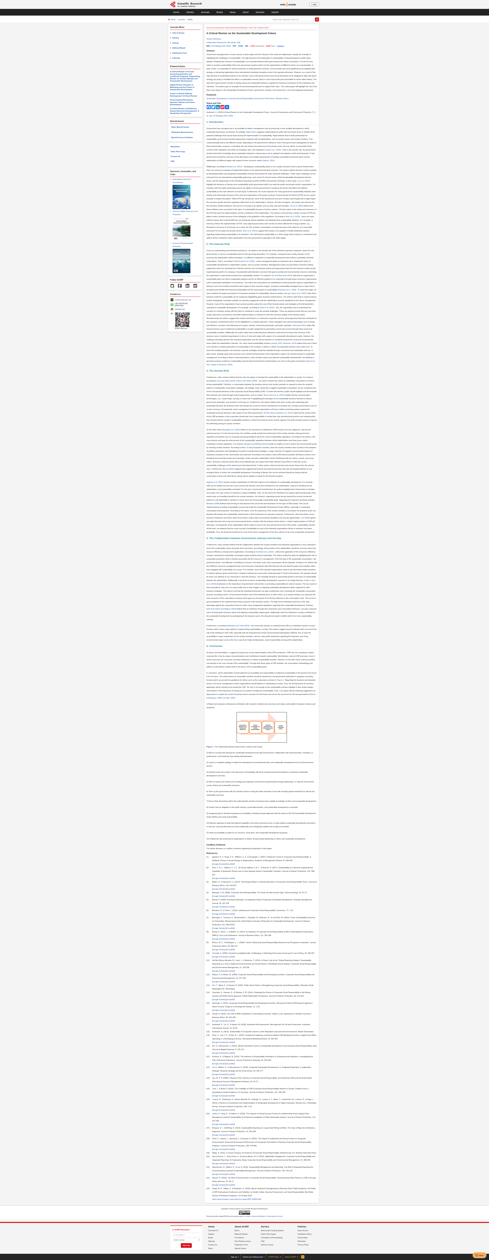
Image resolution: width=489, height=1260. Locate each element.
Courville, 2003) (229, 698)
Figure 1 (280, 680)
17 (208, 1024)
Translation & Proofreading (271, 1238)
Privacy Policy (303, 1245)
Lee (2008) (305, 518)
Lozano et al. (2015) (298, 293)
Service (265, 1226)
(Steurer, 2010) (268, 160)
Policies (302, 1226)
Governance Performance (264, 98)
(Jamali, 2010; (277, 343)
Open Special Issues (180, 127)
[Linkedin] (187, 285)
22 (208, 1067)
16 (208, 1014)
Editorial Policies (241, 1234)
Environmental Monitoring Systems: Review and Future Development (182, 102)
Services (260, 12)
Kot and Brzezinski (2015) (282, 275)
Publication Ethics (305, 1234)
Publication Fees (179, 53)
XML (247, 46)
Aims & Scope (178, 33)
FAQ (172, 161)
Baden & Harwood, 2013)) (222, 365)
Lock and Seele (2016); (226, 381)
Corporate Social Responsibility (240, 98)
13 (208, 985)
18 (208, 1032)
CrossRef (230, 864)
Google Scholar (219, 864)
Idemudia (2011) (300, 325)
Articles (190, 12)
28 (208, 1139)
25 (208, 1099)
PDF (234, 46)
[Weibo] (195, 285)
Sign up (234, 1257)
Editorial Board (178, 48)
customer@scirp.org (183, 300)
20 (208, 1046)
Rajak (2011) (251, 132)
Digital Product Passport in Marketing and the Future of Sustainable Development (182, 87)
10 (208, 953)
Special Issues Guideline (182, 137)
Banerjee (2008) (213, 503)
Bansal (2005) (228, 469)
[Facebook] (180, 285)
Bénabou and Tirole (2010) (239, 626)
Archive (175, 43)
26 (208, 1114)
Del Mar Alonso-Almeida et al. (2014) (278, 413)
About (246, 12)
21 (208, 1056)
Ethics (237, 1230)
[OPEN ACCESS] (288, 4)
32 (208, 1178)
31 (208, 1167)
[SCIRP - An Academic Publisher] (186, 4)
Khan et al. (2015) (293, 216)
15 (208, 1003)
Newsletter (175, 147)
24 (208, 1089)
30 (208, 1156)
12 (208, 974)
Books (219, 12)
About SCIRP (242, 1226)
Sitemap (211, 1241)
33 (208, 1188)
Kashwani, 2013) (290, 343)
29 (208, 1153)
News (233, 12)
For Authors (239, 1238)
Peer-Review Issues (243, 1241)
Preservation (303, 1238)
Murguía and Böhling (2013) (256, 444)
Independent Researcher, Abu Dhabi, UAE (223, 42)
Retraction (302, 1241)
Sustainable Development (216, 98)
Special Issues (240, 1248)
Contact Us (175, 156)
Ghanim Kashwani (213, 39)
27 (208, 1128)
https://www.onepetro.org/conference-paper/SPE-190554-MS (236, 1199)
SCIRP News (273, 1257)
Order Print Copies (268, 1234)
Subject (211, 1234)
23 (208, 1078)
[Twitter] (172, 285)
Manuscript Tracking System (272, 1230)
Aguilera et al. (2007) (215, 482)
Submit (275, 12)
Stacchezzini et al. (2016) (244, 261)
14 (208, 992)
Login (314, 4)
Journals (205, 12)
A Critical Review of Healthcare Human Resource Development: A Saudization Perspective (184, 110)
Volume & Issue (267, 1245)
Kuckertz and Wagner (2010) (225, 609)
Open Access (303, 1230)
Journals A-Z (213, 1230)
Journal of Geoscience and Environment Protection (226, 28)
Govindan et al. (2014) (265, 552)
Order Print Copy (178, 152)
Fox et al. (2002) (297, 206)
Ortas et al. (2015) (267, 308)
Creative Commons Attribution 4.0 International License (263, 1216)
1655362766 (180, 309)
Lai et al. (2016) (303, 181)
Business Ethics (282, 98)
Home (176, 12)
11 (208, 960)
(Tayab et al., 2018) (273, 150)
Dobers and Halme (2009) (247, 381)
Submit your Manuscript (252, 1257)
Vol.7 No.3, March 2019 (258, 28)
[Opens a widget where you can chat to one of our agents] (479, 1255)
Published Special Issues (182, 132)
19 (208, 1035)
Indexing (176, 58)
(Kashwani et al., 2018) (287, 290)
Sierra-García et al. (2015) (274, 395)
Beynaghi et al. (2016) (231, 430)
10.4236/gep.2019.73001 (221, 46)
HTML (240, 46)
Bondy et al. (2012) (235, 167)
